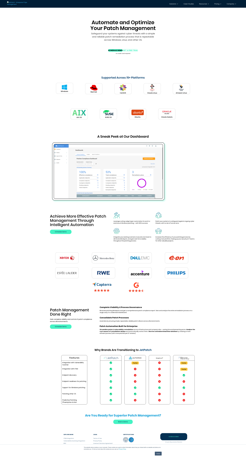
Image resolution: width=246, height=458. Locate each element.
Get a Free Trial (130, 50)
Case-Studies (189, 4)
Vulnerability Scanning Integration (74, 441)
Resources (203, 4)
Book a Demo (123, 422)
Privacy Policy (122, 449)
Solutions (172, 4)
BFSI (65, 443)
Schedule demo (174, 437)
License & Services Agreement (103, 443)
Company (230, 4)
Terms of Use (97, 438)
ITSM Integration (69, 438)
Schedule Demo (115, 50)
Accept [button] (158, 453)
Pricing (216, 4)
